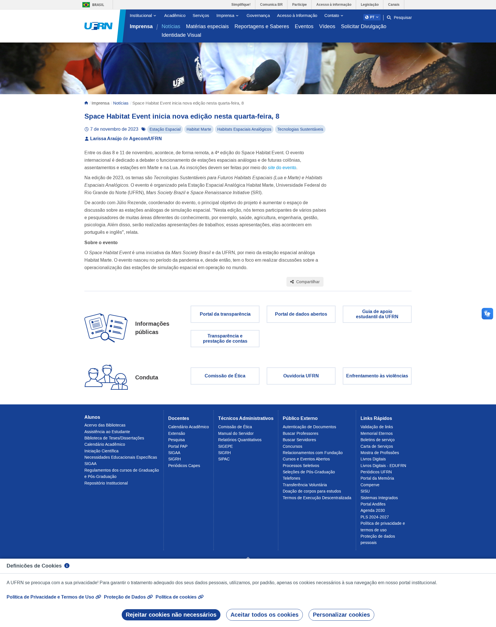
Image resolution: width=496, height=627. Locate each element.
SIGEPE (225, 446)
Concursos (292, 446)
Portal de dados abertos (301, 314)
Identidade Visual (181, 35)
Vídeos (327, 26)
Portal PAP (177, 446)
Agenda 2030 (373, 510)
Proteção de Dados (125, 597)
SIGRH (174, 459)
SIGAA (90, 463)
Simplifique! (241, 5)
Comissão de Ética (225, 375)
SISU (365, 491)
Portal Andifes (373, 504)
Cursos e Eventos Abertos (306, 459)
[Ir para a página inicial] (98, 26)
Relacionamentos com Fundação (313, 452)
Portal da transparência (225, 314)
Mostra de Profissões (380, 452)
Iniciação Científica (101, 451)
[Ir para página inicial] (86, 103)
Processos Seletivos (301, 465)
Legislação (370, 5)
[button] (372, 17)
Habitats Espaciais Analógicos (244, 129)
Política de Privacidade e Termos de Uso (51, 597)
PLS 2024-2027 (375, 517)
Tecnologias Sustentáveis (300, 129)
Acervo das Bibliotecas (104, 425)
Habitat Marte (199, 129)
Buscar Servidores (299, 439)
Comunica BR (271, 5)
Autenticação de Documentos (309, 427)
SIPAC (224, 459)
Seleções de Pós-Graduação (309, 472)
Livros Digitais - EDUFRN (383, 465)
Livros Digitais (373, 459)
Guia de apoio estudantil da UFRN (377, 314)
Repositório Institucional (106, 483)
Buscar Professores (300, 433)
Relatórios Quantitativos (239, 439)
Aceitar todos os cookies (264, 614)
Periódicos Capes (184, 465)
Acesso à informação (333, 5)
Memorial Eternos (377, 433)
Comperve (370, 485)
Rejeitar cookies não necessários (171, 614)
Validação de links (377, 427)
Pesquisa (176, 439)
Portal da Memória (377, 478)
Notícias (171, 26)
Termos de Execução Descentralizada (317, 497)
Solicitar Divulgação (363, 26)
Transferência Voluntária (305, 485)
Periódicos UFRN (376, 472)
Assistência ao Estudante (107, 431)
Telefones (291, 478)
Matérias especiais (207, 26)
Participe (299, 5)
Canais (394, 5)
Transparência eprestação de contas (225, 338)
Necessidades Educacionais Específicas (120, 457)
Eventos (304, 26)
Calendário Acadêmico (104, 444)
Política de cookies (177, 597)
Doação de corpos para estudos (312, 491)
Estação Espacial (165, 129)
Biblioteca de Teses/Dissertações (114, 438)
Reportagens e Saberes (262, 26)
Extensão (176, 433)
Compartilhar (307, 281)
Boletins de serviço (378, 439)
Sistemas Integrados (379, 497)
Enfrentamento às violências (377, 375)
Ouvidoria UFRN (301, 375)
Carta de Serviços (377, 446)
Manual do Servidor (236, 433)
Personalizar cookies (341, 614)
